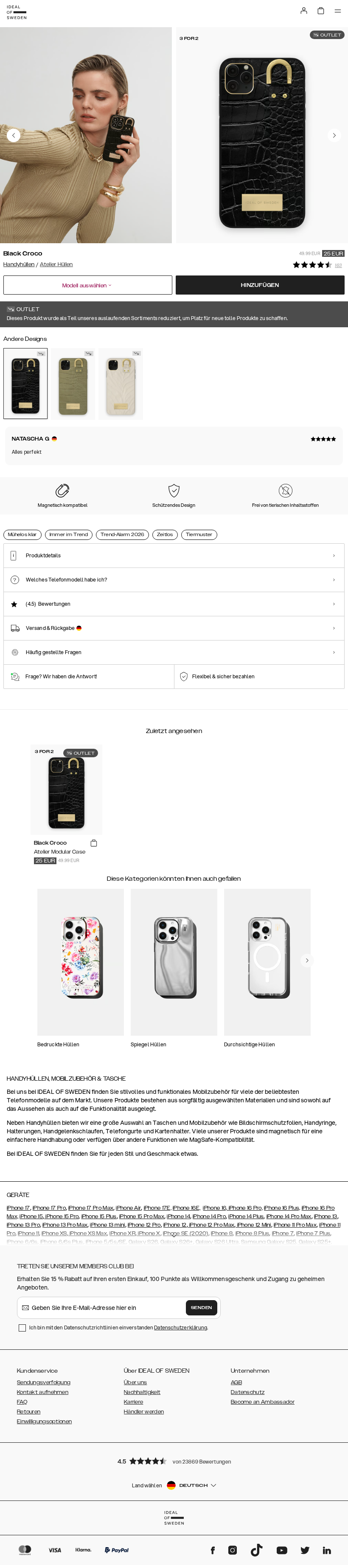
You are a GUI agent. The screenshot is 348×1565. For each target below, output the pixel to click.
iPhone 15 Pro (61, 1216)
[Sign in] (303, 10)
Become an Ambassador (263, 1402)
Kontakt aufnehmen (42, 1392)
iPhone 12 (175, 1225)
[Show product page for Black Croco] (25, 383)
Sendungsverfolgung (43, 1382)
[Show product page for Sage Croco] (73, 383)
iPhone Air (128, 1208)
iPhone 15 (31, 1216)
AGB (236, 1382)
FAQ (22, 1402)
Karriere (133, 1402)
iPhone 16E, (186, 1208)
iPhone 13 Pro (23, 1225)
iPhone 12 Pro (144, 1225)
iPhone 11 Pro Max (295, 1225)
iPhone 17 (18, 1208)
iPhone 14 (178, 1216)
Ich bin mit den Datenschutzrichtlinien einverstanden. (118, 1327)
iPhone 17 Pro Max (90, 1208)
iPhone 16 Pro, (246, 1208)
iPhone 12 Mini (253, 1225)
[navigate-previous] (307, 960)
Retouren (28, 1412)
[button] (174, 1460)
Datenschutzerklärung (180, 1327)
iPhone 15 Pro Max (141, 1216)
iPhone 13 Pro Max (64, 1225)
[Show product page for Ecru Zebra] (120, 383)
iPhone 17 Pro (49, 1208)
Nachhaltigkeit (142, 1392)
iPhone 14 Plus (246, 1216)
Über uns (135, 1382)
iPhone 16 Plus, (282, 1208)
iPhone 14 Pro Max (289, 1216)
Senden (201, 1308)
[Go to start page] (16, 12)
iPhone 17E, (157, 1208)
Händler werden (144, 1412)
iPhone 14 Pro (209, 1216)
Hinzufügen (260, 285)
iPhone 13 (325, 1216)
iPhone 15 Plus (99, 1216)
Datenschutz (247, 1392)
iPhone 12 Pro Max (211, 1225)
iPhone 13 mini (107, 1225)
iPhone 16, (215, 1208)
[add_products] (93, 843)
